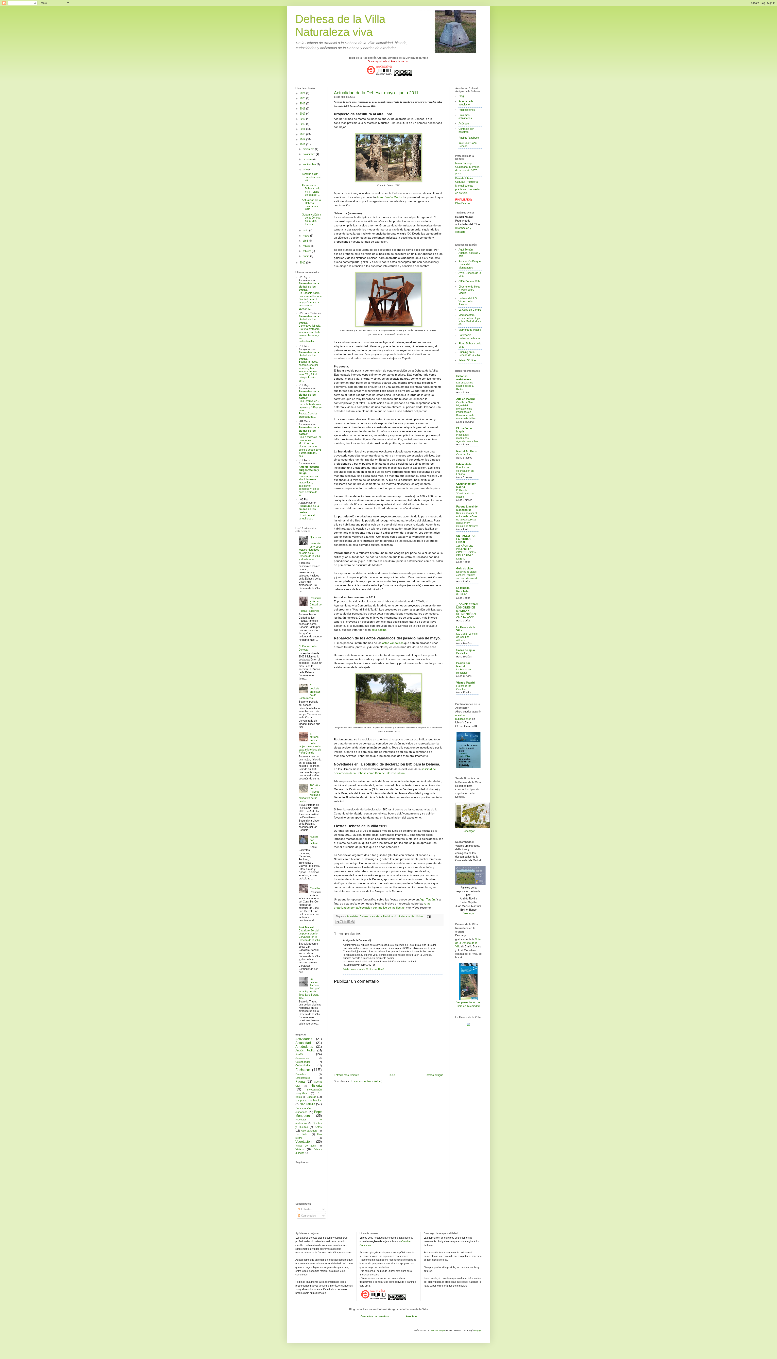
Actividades (303, 1039)
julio (305, 169)
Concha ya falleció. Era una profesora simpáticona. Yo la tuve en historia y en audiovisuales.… (310, 333)
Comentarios (308, 1215)
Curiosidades (303, 1065)
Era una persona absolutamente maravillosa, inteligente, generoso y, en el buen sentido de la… (309, 486)
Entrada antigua (434, 1075)
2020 (303, 98)
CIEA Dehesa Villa (469, 281)
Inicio (392, 1075)
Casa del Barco (464, 454)
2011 (303, 144)
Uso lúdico (417, 916)
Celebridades (303, 1061)
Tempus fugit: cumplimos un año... (311, 177)
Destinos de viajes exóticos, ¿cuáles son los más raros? (466, 575)
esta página (379, 629)
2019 (303, 103)
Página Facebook (469, 137)
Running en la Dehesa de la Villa (469, 353)
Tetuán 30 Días (467, 360)
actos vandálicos (392, 642)
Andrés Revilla (304, 1050)
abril (306, 240)
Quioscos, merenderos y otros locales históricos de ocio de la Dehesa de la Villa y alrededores (310, 548)
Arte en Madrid (465, 398)
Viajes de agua (305, 1145)
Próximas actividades (465, 117)
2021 (303, 93)
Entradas (306, 1209)
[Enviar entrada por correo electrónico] (428, 916)
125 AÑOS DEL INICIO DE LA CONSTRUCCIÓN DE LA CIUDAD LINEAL (466, 552)
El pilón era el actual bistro (307, 517)
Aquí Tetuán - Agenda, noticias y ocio (469, 252)
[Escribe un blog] (341, 922)
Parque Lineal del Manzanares (467, 508)
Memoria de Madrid (470, 329)
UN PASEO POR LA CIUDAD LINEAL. (466, 539)
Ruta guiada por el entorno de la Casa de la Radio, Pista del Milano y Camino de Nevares (467, 520)
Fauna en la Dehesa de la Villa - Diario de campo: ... (311, 190)
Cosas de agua (465, 650)
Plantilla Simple (438, 1330)
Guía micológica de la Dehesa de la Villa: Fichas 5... (311, 219)
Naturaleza (376, 916)
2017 (303, 113)
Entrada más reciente (346, 1075)
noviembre (309, 154)
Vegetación (303, 1141)
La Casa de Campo (470, 309)
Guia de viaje (464, 568)
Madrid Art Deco (466, 451)
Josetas (311, 1096)
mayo (306, 235)
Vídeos (299, 1149)
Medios (317, 1100)
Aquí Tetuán (427, 899)
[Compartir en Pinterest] (353, 922)
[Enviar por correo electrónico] (337, 922)
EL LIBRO (461, 594)
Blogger (478, 1330)
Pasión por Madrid (463, 664)
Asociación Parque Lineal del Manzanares (470, 264)
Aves (299, 1054)
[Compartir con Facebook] (349, 922)
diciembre (309, 149)
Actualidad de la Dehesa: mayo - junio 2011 (376, 92)
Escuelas (300, 1074)
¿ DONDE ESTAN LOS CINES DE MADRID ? (467, 607)
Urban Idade (463, 464)
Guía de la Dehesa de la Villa (468, 943)
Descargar (468, 830)
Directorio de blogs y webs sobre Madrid (469, 289)
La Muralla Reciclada (462, 589)
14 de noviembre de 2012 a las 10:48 (363, 969)
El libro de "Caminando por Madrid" (465, 493)
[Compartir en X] (345, 922)
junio (306, 230)
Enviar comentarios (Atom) (366, 1081)
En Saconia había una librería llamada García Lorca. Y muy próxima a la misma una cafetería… (310, 300)
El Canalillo (315, 887)
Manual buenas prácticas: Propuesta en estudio (467, 189)
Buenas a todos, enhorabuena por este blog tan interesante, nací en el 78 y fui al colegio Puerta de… (308, 371)
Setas (318, 1127)
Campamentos (302, 1058)
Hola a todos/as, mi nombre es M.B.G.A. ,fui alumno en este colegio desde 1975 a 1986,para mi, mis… (310, 446)
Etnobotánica (302, 1078)
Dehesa (364, 916)
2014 (303, 129)
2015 (303, 123)
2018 (303, 108)
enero (306, 256)
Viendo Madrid (465, 682)
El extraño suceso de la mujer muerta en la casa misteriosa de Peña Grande (310, 743)
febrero (307, 251)
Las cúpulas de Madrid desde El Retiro (465, 386)
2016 (303, 118)
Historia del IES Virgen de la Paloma (468, 301)
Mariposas (301, 1100)
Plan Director (462, 203)
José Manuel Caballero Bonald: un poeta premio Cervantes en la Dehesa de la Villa (309, 933)
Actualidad (353, 916)
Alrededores (304, 1046)
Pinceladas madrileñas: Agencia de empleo (467, 438)
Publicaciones (467, 109)
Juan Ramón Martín (389, 197)
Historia (316, 1085)
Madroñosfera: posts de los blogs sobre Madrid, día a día (470, 319)
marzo (307, 245)
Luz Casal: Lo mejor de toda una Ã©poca (467, 637)
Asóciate (464, 123)
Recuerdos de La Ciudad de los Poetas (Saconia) (310, 604)
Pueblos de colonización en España (465, 470)
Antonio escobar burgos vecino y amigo (309, 470)
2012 (303, 139)
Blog (461, 96)
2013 (303, 134)
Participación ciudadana (396, 916)
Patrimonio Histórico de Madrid (470, 336)
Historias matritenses (463, 378)
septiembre (310, 164)
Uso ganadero (309, 1130)
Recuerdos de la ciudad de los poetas (309, 286)
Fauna (300, 1081)
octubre (307, 159)
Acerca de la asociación (466, 103)
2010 (303, 262)
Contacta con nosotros (466, 130)
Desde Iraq (462, 653)
